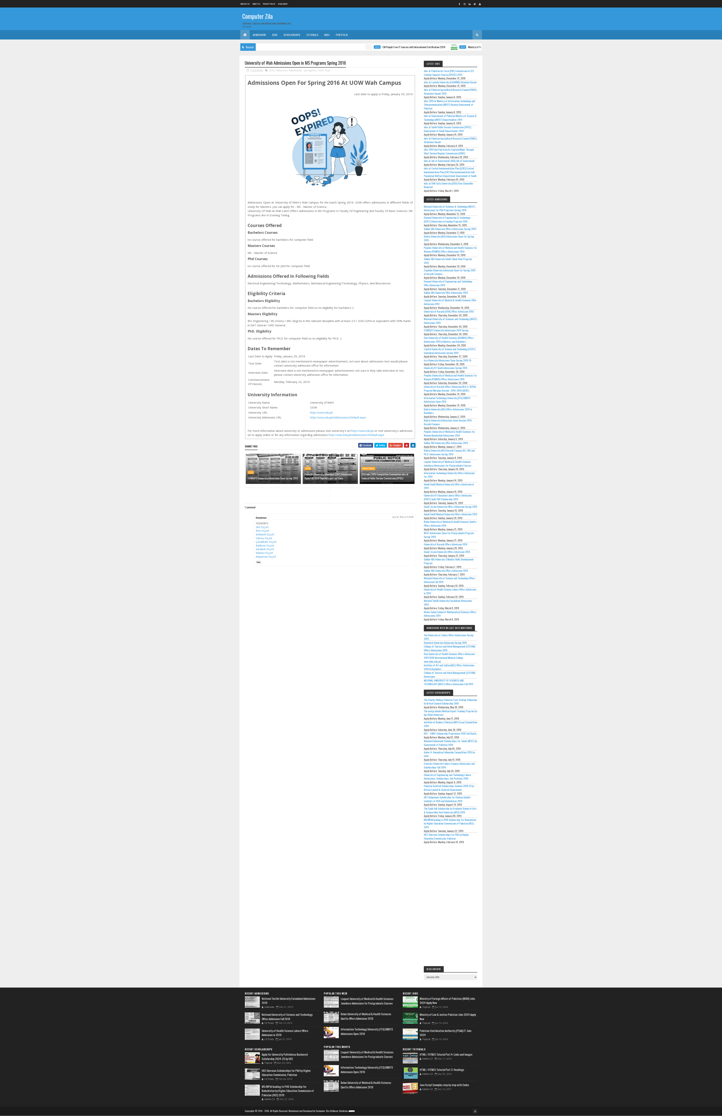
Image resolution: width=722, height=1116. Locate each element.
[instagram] (465, 4)
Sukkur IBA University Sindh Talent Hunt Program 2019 (448, 261)
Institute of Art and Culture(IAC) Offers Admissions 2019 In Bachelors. (449, 667)
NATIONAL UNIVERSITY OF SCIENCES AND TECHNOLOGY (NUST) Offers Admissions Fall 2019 (448, 682)
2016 (271, 70)
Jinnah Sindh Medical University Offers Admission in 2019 (449, 486)
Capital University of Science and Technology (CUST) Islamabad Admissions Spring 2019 (449, 351)
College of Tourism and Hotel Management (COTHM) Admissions (449, 674)
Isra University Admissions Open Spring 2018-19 (447, 360)
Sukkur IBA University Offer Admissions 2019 (446, 293)
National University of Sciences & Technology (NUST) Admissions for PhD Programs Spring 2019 (449, 208)
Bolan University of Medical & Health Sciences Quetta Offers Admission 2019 (450, 523)
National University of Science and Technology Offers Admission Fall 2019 (449, 580)
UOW (321, 70)
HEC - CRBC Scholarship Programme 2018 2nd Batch (450, 733)
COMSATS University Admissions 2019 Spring (446, 330)
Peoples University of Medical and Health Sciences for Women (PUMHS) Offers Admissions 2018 (450, 377)
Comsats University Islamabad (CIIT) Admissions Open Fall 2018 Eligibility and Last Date (328, 476)
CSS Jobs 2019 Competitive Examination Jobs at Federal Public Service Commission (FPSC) (385, 476)
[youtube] (480, 4)
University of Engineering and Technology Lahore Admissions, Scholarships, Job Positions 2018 (447, 776)
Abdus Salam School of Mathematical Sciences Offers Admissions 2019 (450, 614)
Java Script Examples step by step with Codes (444, 1085)
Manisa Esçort (264, 553)
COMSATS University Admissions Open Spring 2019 (273, 478)
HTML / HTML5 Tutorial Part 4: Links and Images (446, 1054)
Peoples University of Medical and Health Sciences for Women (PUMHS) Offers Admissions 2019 (450, 249)
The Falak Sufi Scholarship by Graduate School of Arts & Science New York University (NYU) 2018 (450, 810)
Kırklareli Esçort (265, 534)
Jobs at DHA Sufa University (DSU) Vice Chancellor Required (448, 185)
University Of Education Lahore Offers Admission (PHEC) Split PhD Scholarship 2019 (448, 497)
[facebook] (459, 4)
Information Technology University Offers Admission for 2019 (449, 475)
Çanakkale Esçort (266, 542)
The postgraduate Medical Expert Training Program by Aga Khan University (450, 713)
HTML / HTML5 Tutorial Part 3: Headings (442, 1069)
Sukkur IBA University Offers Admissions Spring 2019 (450, 229)
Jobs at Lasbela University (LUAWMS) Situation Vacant (450, 82)
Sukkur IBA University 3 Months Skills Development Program (449, 561)
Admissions (259, 35)
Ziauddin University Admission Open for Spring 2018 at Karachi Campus (449, 272)
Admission (281, 70)
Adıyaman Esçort (266, 556)
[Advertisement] (450, 906)
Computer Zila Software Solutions (332, 1110)
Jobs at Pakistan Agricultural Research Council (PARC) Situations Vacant (450, 140)
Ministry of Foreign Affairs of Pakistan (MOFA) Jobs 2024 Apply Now (457, 47)
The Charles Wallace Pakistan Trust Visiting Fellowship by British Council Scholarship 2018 (450, 701)
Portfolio (342, 35)
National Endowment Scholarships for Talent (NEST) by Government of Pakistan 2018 (450, 743)
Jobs (275, 35)
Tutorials (312, 35)
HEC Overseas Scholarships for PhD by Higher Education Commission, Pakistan (446, 836)
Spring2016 (310, 70)
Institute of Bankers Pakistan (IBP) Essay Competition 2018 (450, 724)
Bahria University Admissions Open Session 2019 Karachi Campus (448, 422)
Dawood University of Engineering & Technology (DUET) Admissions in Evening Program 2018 (447, 219)
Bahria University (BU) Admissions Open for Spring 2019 (449, 238)
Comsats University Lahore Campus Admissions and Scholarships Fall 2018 (449, 765)
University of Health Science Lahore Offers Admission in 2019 (450, 591)
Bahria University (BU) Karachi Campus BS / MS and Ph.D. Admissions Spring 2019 (449, 452)
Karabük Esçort (265, 549)
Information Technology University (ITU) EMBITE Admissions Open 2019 (447, 400)
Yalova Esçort (264, 538)
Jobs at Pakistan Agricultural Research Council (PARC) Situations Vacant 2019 (450, 91)
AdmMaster (295, 70)
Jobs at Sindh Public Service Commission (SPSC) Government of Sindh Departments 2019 (447, 129)
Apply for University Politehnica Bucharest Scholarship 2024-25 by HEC (285, 1056)
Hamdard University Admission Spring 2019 (445, 643)
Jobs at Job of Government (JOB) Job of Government (449, 161)
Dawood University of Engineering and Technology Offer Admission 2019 (448, 283)
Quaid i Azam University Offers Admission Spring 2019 (450, 507)
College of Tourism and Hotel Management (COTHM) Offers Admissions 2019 (449, 648)
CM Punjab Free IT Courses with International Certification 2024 (370, 47)
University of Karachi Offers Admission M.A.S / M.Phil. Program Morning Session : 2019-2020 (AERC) (450, 388)
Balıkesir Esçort (265, 545)
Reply (258, 562)
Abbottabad (368, 468)
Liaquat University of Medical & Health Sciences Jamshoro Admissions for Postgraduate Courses (447, 463)
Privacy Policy (269, 3)
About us (256, 3)
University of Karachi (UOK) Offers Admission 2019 (449, 311)
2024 (333, 47)
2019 (251, 472)
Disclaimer (282, 3)
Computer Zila (257, 16)
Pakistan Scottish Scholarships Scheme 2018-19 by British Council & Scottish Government (449, 788)
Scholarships (292, 35)
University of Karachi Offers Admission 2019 (445, 544)
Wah (327, 70)
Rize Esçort (262, 530)
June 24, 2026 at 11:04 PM (402, 517)
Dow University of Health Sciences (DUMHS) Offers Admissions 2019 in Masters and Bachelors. (449, 339)
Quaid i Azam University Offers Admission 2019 (447, 552)
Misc (327, 35)
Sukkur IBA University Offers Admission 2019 (446, 570)
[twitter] (475, 4)
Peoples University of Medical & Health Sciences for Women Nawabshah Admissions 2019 (449, 433)
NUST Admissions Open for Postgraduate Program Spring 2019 (449, 535)
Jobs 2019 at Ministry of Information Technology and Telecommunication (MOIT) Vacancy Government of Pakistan (449, 104)
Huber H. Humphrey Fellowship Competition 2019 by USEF (449, 754)
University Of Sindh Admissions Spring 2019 (445, 368)
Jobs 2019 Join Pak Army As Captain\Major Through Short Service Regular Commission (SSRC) (449, 151)
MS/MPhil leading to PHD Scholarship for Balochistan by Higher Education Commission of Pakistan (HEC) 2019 (450, 823)
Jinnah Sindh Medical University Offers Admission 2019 (450, 514)
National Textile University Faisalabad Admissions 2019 (448, 602)
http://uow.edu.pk (321, 412)
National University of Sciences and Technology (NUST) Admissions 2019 (450, 321)
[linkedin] (470, 4)
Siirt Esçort (262, 527)
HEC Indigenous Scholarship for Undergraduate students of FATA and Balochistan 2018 (447, 799)
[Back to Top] (475, 1111)
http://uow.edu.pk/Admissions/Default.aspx (338, 417)
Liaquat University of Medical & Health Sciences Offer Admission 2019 (450, 302)
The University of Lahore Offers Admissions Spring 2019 (448, 637)
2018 (308, 468)
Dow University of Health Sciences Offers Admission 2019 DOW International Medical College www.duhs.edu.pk (449, 657)
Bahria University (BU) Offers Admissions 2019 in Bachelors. (448, 411)
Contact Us (245, 3)
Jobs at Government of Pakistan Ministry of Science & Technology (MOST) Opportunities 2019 (450, 117)
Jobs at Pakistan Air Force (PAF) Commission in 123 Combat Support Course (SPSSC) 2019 (449, 73)
